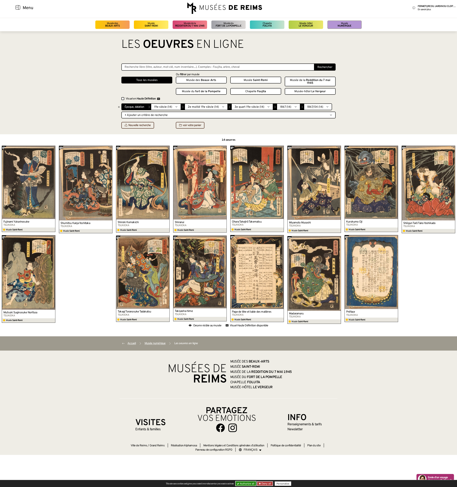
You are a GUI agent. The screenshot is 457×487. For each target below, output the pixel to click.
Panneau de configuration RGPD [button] (213, 450)
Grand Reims (157, 445)
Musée (151, 25)
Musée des (112, 25)
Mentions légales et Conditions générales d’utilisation (233, 445)
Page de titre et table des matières (251, 311)
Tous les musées (147, 80)
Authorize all (246, 483)
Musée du (228, 25)
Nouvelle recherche (139, 125)
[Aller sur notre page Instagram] (232, 428)
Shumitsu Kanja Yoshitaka (75, 223)
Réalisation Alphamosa (184, 445)
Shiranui (179, 222)
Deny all (266, 483)
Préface (350, 311)
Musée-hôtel (306, 25)
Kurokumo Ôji (354, 221)
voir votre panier (192, 125)
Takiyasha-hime (184, 311)
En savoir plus (424, 9)
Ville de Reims (139, 445)
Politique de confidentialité (286, 445)
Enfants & (147, 429)
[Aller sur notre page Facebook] (220, 428)
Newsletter (295, 429)
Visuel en (141, 99)
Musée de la (190, 25)
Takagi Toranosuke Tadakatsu (134, 311)
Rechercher (324, 67)
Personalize (283, 483)
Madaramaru (296, 313)
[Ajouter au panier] (52, 148)
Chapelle (267, 25)
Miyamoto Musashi (300, 222)
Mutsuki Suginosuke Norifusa (20, 312)
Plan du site (313, 445)
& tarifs (304, 424)
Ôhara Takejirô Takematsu (247, 221)
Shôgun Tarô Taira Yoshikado (419, 223)
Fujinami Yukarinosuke (16, 221)
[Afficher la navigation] (18, 8)
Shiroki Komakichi (128, 222)
